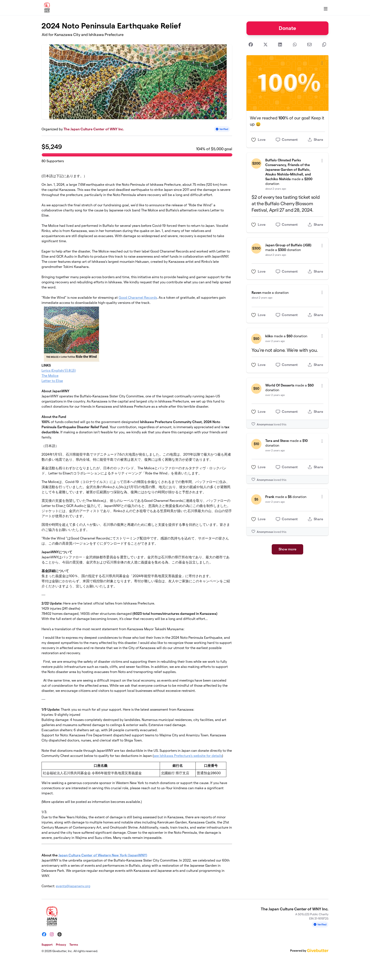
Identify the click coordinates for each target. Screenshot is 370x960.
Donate (287, 28)
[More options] (322, 63)
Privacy (61, 944)
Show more (287, 549)
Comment (290, 139)
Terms (73, 944)
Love (262, 139)
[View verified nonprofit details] (222, 129)
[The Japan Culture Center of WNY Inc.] (47, 7)
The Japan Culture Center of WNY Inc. (94, 129)
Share (318, 139)
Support (47, 944)
